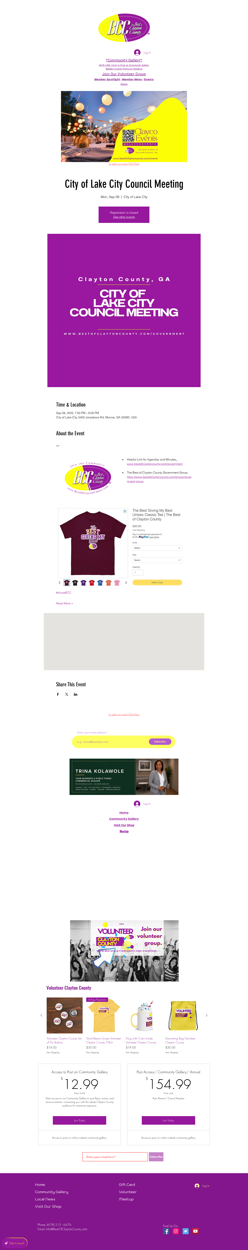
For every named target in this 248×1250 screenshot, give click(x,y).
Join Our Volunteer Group (124, 74)
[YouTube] (195, 1231)
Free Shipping (53, 1052)
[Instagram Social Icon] (176, 1231)
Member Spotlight (107, 79)
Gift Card (127, 1184)
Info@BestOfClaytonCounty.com (66, 1229)
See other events (124, 217)
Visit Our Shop (48, 1206)
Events (149, 79)
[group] (124, 1025)
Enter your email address (91, 732)
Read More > (64, 603)
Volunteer (128, 1192)
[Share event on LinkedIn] (75, 694)
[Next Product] (206, 1015)
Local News (45, 1199)
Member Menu (132, 79)
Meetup (126, 1199)
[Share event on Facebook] (58, 694)
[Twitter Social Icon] (186, 1231)
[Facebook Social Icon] (166, 1231)
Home (124, 813)
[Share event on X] (66, 694)
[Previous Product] (41, 1015)
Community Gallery (124, 819)
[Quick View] (65, 1015)
